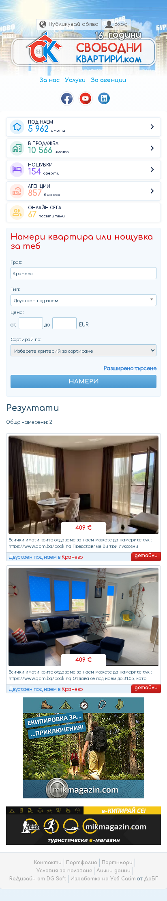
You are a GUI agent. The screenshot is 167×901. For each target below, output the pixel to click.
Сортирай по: (26, 338)
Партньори (117, 862)
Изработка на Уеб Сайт (103, 879)
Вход (121, 24)
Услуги (75, 80)
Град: (16, 261)
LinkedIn (104, 98)
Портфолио (81, 862)
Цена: (17, 311)
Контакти (48, 862)
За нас (49, 80)
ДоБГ (151, 879)
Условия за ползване (64, 871)
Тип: (15, 288)
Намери (84, 381)
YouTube (85, 98)
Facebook (67, 98)
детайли (146, 555)
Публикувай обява (73, 24)
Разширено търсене (130, 367)
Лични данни (113, 871)
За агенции (108, 80)
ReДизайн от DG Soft (37, 879)
